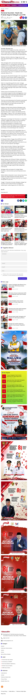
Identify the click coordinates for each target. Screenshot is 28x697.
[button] (22, 2)
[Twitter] (21, 201)
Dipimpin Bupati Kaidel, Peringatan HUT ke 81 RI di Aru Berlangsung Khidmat (7, 243)
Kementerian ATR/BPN (7, 661)
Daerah (2, 10)
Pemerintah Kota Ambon (7, 659)
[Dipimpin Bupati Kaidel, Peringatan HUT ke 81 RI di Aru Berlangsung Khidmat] (7, 237)
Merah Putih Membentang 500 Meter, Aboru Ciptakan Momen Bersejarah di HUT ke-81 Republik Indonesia (16, 390)
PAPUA (2, 652)
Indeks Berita (4, 673)
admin (5, 17)
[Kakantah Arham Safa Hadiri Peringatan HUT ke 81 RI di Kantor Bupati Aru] (21, 223)
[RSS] (2, 687)
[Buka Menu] (24, 2)
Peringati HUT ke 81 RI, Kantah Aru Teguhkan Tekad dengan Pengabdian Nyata (21, 243)
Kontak (2, 675)
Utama (2, 650)
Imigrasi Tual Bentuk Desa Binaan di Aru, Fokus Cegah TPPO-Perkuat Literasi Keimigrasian (7, 216)
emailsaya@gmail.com (8, 640)
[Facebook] (18, 201)
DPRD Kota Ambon (6, 667)
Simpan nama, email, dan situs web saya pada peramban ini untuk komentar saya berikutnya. (13, 274)
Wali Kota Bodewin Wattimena (8, 663)
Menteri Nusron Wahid (7, 665)
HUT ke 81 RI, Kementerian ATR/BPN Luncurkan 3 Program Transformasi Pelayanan (15, 400)
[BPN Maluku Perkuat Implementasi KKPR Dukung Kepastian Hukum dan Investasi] (21, 209)
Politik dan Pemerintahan (6, 648)
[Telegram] (23, 201)
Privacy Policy (4, 679)
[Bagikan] (26, 18)
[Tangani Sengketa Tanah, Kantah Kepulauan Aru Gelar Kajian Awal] (7, 223)
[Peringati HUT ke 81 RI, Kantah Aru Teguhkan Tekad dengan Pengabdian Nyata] (21, 237)
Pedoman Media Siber (6, 677)
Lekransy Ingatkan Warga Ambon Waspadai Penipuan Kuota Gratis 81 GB (15, 385)
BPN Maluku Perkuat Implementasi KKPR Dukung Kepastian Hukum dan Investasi (21, 216)
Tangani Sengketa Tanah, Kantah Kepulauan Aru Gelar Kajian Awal (6, 230)
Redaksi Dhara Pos (5, 681)
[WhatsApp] (26, 201)
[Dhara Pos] (10, 1)
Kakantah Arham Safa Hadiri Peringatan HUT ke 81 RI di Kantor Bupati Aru (21, 230)
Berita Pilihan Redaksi (6, 654)
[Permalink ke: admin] (2, 18)
